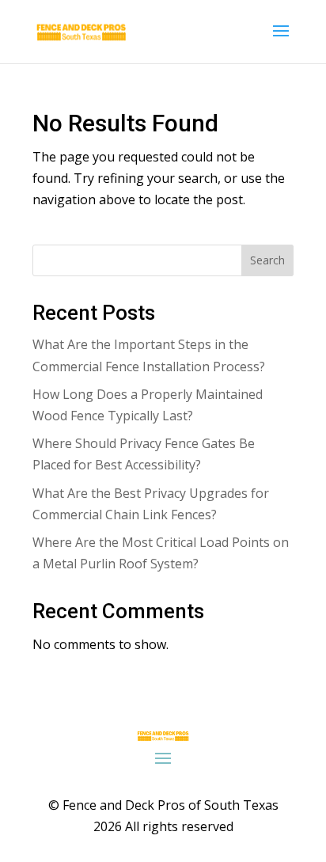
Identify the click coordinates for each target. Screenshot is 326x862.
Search (267, 260)
